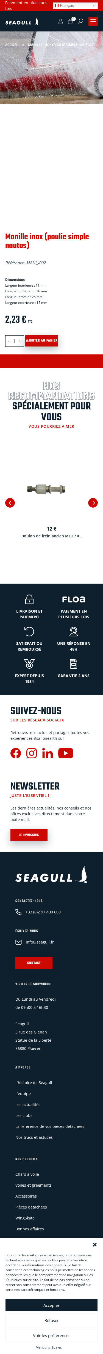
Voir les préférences (51, 1335)
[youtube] (65, 754)
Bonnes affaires (29, 1228)
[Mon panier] (70, 21)
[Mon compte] (61, 21)
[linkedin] (47, 754)
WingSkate (25, 1218)
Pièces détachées (31, 1207)
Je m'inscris (29, 835)
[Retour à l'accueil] (21, 21)
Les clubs (23, 1115)
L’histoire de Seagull (33, 1082)
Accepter (51, 1305)
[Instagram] (31, 754)
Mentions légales (49, 1347)
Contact (34, 963)
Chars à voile (27, 1174)
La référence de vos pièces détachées (49, 1126)
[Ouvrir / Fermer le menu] (93, 21)
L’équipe (23, 1093)
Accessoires (26, 1196)
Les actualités (27, 1104)
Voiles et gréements (33, 1185)
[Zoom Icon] (92, 129)
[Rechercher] (80, 21)
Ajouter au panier (42, 340)
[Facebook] (15, 754)
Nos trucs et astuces (34, 1137)
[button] (95, 1244)
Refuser (51, 1320)
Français (66, 6)
